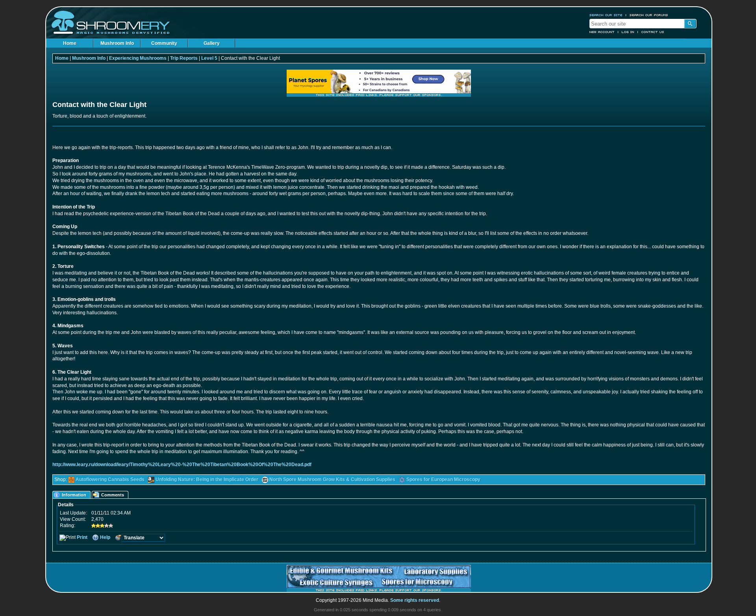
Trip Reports (184, 58)
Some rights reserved (414, 600)
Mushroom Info (117, 43)
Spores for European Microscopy (443, 479)
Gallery (212, 43)
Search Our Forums (649, 15)
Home (69, 43)
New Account (602, 32)
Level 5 (209, 58)
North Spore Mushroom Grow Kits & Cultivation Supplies (332, 479)
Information (74, 494)
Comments (112, 494)
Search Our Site (606, 15)
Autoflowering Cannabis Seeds (110, 479)
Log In (628, 32)
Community (164, 43)
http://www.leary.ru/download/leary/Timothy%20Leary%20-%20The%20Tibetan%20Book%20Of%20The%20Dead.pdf (181, 464)
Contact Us (652, 32)
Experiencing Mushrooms (138, 58)
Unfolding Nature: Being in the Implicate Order (207, 479)
